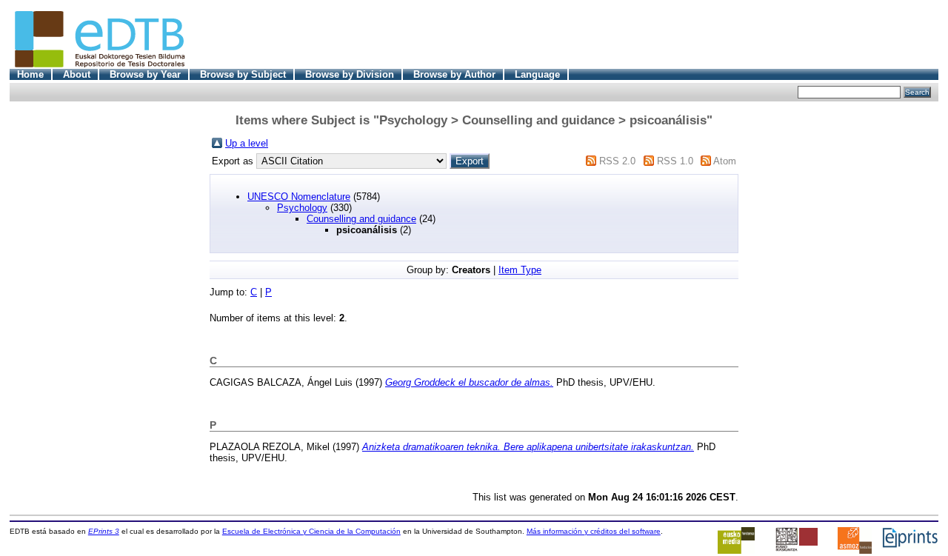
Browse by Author (454, 74)
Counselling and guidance (361, 218)
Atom (724, 161)
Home (30, 74)
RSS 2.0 (617, 161)
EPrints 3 (103, 531)
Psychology (302, 207)
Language (537, 74)
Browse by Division (349, 74)
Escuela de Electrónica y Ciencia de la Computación (311, 531)
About (76, 74)
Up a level (246, 143)
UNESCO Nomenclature (298, 196)
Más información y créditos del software (594, 531)
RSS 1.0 (675, 161)
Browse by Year (145, 74)
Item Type (519, 269)
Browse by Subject (243, 74)
